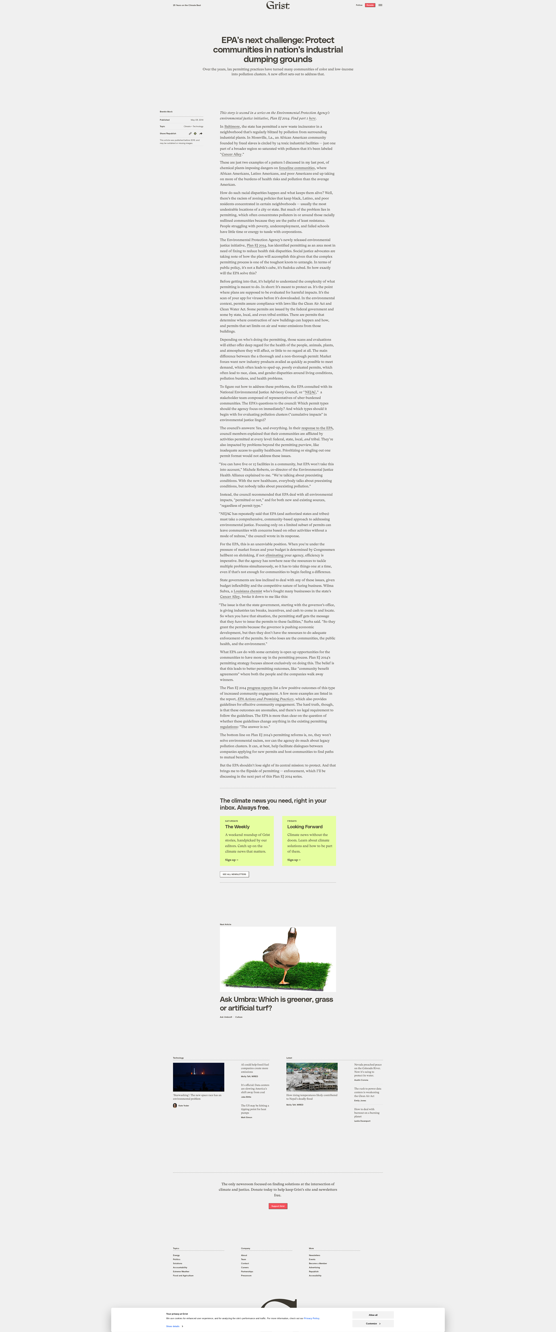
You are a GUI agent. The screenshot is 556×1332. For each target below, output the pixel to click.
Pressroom (246, 1275)
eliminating (275, 555)
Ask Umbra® (226, 1017)
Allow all (373, 1315)
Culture (238, 1017)
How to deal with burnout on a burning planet (366, 1113)
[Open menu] (380, 5)
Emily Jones (360, 1100)
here (312, 118)
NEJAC (310, 392)
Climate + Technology (193, 126)
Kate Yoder (184, 1105)
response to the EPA (317, 428)
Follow (359, 5)
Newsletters (314, 1255)
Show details (172, 1326)
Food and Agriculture (183, 1275)
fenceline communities (297, 168)
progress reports (259, 688)
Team (243, 1259)
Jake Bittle (246, 1097)
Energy (176, 1255)
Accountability (180, 1267)
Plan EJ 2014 (256, 245)
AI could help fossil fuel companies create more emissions (255, 1068)
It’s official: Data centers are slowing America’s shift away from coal (255, 1088)
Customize (371, 1323)
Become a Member (318, 1263)
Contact (245, 1263)
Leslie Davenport (362, 1121)
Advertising (314, 1267)
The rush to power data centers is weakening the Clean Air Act (367, 1092)
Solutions (177, 1263)
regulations (229, 727)
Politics (176, 1259)
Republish (314, 1271)
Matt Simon (246, 1117)
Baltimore (232, 126)
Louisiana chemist (248, 591)
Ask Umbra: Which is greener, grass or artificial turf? (276, 1003)
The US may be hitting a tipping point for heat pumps (255, 1109)
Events (312, 1259)
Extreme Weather (181, 1271)
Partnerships (247, 1271)
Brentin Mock (166, 111)
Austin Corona (361, 1080)
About (244, 1255)
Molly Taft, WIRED (249, 1076)
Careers (245, 1267)
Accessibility (315, 1275)
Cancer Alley (232, 154)
